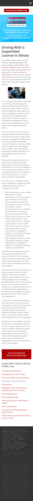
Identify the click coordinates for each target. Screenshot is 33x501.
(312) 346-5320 (19, 454)
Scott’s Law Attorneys (9, 406)
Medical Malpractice (18, 435)
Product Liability (23, 445)
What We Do (11, 430)
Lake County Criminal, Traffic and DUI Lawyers (15, 402)
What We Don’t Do (20, 430)
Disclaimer (5, 449)
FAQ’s (19, 431)
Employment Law (7, 443)
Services (5, 430)
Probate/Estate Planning (19, 443)
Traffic (4, 447)
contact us (10, 333)
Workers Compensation (18, 437)
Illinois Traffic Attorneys (10, 397)
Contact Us (5, 433)
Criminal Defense (7, 435)
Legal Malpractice (7, 441)
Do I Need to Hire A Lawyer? (10, 431)
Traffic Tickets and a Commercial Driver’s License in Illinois (16, 417)
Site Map (11, 449)
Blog (23, 433)
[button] (16, 3)
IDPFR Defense (21, 439)
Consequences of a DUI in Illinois (13, 374)
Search (17, 449)
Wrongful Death (11, 447)
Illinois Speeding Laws (9, 394)
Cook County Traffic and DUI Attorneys (15, 378)
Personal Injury (6, 437)
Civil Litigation (14, 445)
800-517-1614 (15, 67)
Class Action (6, 439)
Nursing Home (16, 441)
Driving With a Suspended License (14, 381)
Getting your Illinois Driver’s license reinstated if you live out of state (14, 389)
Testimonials (20, 447)
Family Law (13, 439)
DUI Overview (6, 385)
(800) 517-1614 (6, 456)
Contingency (6, 445)
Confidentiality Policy (15, 433)
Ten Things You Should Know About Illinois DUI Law (14, 411)
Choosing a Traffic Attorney (11, 371)
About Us (25, 431)
